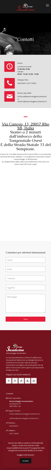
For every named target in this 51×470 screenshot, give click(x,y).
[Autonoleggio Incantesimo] (25, 6)
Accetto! (25, 461)
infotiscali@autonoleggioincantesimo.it (24, 414)
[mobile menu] (47, 5)
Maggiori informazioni (25, 455)
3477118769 (31, 83)
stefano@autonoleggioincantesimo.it (32, 101)
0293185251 (22, 83)
